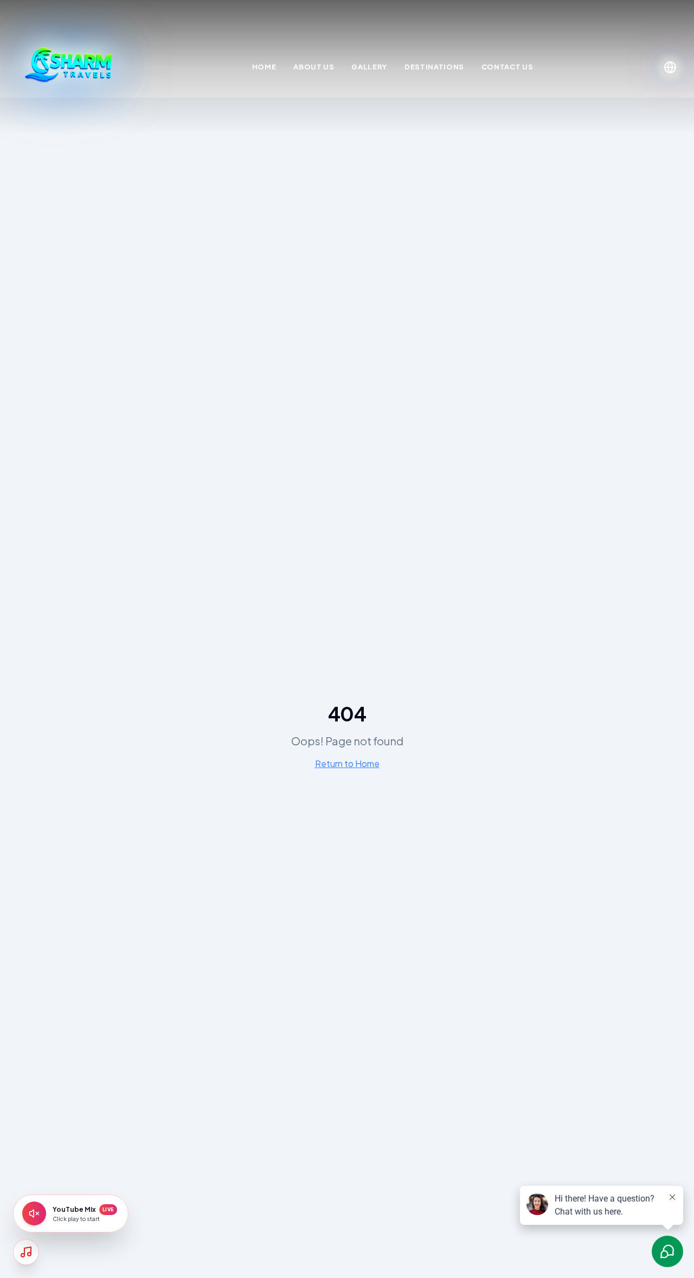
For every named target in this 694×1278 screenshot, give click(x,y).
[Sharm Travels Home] (69, 67)
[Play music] (34, 1213)
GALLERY (369, 66)
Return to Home (347, 763)
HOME (264, 66)
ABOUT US (313, 66)
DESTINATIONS (434, 66)
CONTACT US (507, 66)
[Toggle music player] (26, 1252)
